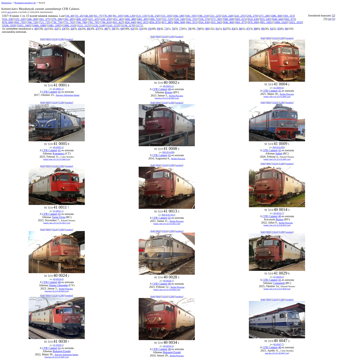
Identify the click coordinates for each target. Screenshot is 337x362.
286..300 (277, 15)
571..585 (216, 19)
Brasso (168, 92)
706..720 (32, 22)
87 (247, 28)
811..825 (118, 22)
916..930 (204, 22)
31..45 (79, 15)
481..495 (143, 19)
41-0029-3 (278, 277)
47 (96, 28)
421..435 (94, 19)
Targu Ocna (58, 217)
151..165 (166, 15)
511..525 (167, 19)
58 (113, 28)
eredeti (69, 39)
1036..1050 (9, 25)
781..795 (94, 22)
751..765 (69, 22)
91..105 (118, 15)
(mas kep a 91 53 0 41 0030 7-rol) (57, 357)
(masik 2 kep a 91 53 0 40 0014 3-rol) (276, 225)
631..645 (265, 19)
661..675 (290, 19)
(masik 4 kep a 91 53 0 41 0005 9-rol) (56, 159)
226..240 (227, 15)
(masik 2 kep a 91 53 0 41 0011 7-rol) (56, 223)
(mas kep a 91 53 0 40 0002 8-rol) (167, 98)
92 (271, 28)
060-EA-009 (278, 147)
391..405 (69, 19)
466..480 (131, 19)
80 (206, 28)
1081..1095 (54, 25)
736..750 (57, 22)
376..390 (57, 19)
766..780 (81, 22)
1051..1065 (24, 25)
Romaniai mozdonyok (25, 2)
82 (224, 28)
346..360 (32, 19)
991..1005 (266, 22)
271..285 (264, 15)
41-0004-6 (278, 87)
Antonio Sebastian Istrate (68, 95)
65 (149, 28)
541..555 (192, 19)
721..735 (44, 22)
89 (262, 28)
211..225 (215, 15)
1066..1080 (39, 25)
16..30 (69, 15)
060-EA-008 (168, 152)
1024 (54, 39)
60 (121, 28)
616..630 (253, 19)
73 (165, 28)
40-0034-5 (168, 346)
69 (158, 28)
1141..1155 (113, 25)
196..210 (203, 15)
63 (140, 28)
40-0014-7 (278, 213)
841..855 (143, 22)
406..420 (81, 19)
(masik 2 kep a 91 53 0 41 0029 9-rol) (276, 289)
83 (233, 28)
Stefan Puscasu (176, 95)
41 (45, 28)
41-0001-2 (58, 88)
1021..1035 (295, 22)
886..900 (179, 22)
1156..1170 (128, 25)
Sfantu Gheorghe (58, 285)
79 (198, 28)
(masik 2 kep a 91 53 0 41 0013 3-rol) (166, 224)
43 (63, 28)
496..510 (155, 19)
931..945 (216, 22)
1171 (139, 25)
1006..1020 (280, 22)
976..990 (253, 22)
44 (72, 28)
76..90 (107, 15)
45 (79, 28)
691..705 (20, 22)
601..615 (241, 19)
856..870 (155, 22)
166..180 (178, 15)
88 (255, 28)
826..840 (130, 22)
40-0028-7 (168, 280)
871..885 (167, 22)
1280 (61, 39)
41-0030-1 (58, 345)
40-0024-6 (58, 279)
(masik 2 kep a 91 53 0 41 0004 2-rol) (276, 96)
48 (105, 28)
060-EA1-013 (168, 215)
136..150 (154, 15)
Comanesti (279, 283)
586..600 (229, 19)
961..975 (241, 22)
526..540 (179, 19)
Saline (278, 153)
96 (286, 28)
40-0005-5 (58, 147)
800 (48, 39)
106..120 (129, 15)
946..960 (229, 22)
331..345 (20, 19)
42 (55, 28)
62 (132, 28)
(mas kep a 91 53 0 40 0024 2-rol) (57, 291)
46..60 (88, 15)
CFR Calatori (49, 91)
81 (217, 28)
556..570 (204, 19)
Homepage (6, 2)
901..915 (192, 22)
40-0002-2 (168, 86)
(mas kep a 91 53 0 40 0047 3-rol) (277, 353)
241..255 (240, 15)
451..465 (118, 19)
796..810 (106, 22)
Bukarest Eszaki (62, 351)
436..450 (106, 19)
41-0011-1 (58, 211)
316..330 (8, 19)
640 (43, 39)
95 (278, 28)
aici (9, 12)
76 (173, 28)
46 (88, 28)
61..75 (98, 15)
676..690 (8, 22)
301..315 (289, 15)
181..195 (191, 15)
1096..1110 (69, 25)
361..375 (44, 19)
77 (180, 28)
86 (240, 28)
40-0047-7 (278, 344)
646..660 (278, 19)
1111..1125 (84, 25)
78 (189, 28)
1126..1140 (98, 25)
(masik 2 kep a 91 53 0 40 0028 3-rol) (166, 289)
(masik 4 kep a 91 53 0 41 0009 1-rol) (276, 159)
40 (35, 28)
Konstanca (58, 153)
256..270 (252, 15)
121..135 (142, 15)
